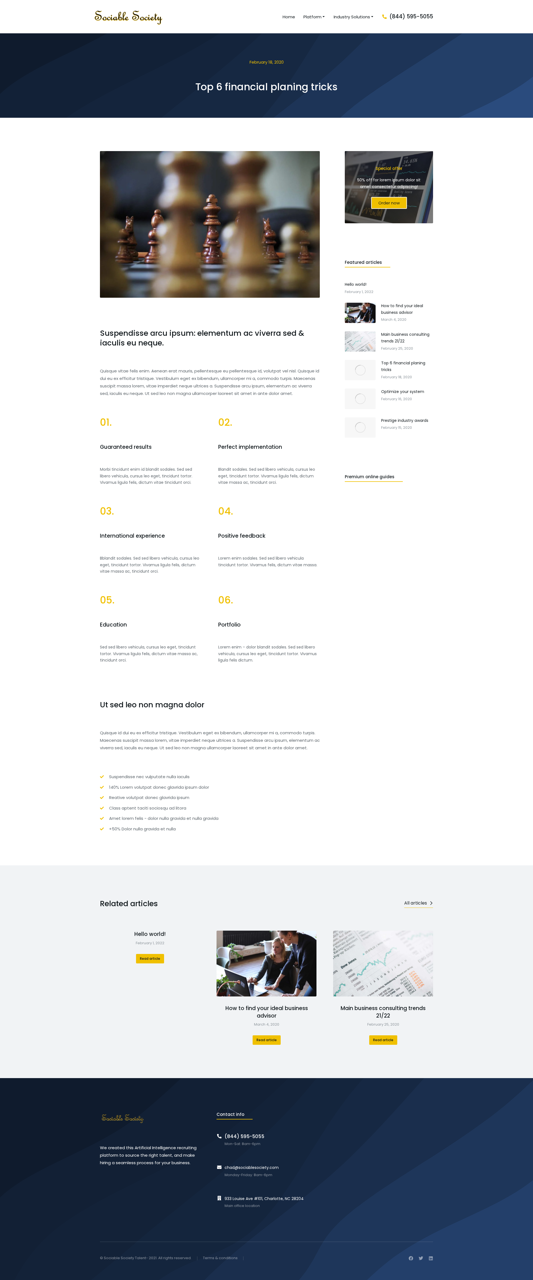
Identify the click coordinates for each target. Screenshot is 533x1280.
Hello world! (150, 934)
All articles (415, 903)
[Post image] (266, 963)
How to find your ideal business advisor (266, 1012)
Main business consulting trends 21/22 (383, 1012)
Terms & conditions (220, 1258)
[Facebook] (411, 1258)
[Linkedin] (431, 1258)
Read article (150, 958)
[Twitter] (421, 1258)
